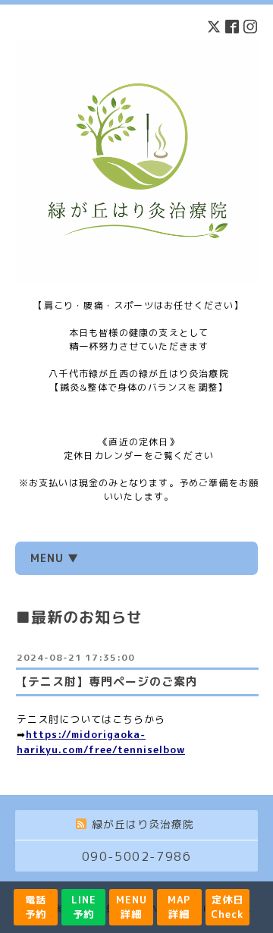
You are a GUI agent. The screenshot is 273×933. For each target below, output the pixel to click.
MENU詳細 (131, 907)
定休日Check (227, 907)
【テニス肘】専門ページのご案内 (107, 682)
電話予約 (35, 907)
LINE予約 (83, 907)
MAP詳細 (179, 907)
